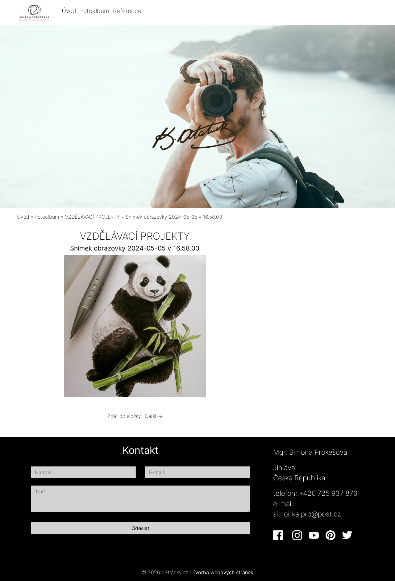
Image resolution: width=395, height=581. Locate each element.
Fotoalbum (94, 11)
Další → (153, 416)
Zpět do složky (124, 416)
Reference (127, 11)
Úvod (69, 11)
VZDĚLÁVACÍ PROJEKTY (92, 217)
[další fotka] (243, 327)
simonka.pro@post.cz (307, 514)
